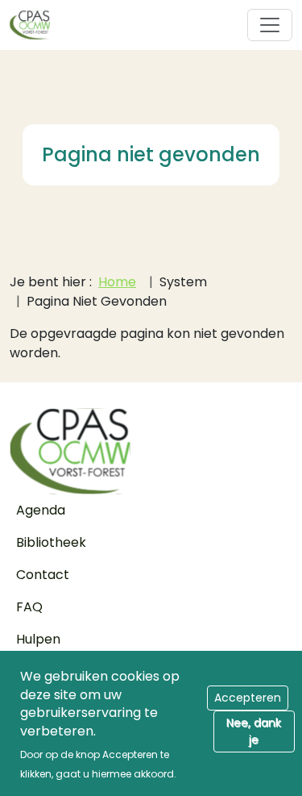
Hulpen (38, 639)
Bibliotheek (51, 542)
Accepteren (247, 698)
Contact (42, 574)
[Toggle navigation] (269, 25)
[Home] (36, 25)
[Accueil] (151, 451)
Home (117, 282)
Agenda (40, 510)
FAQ (29, 607)
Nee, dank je (253, 731)
